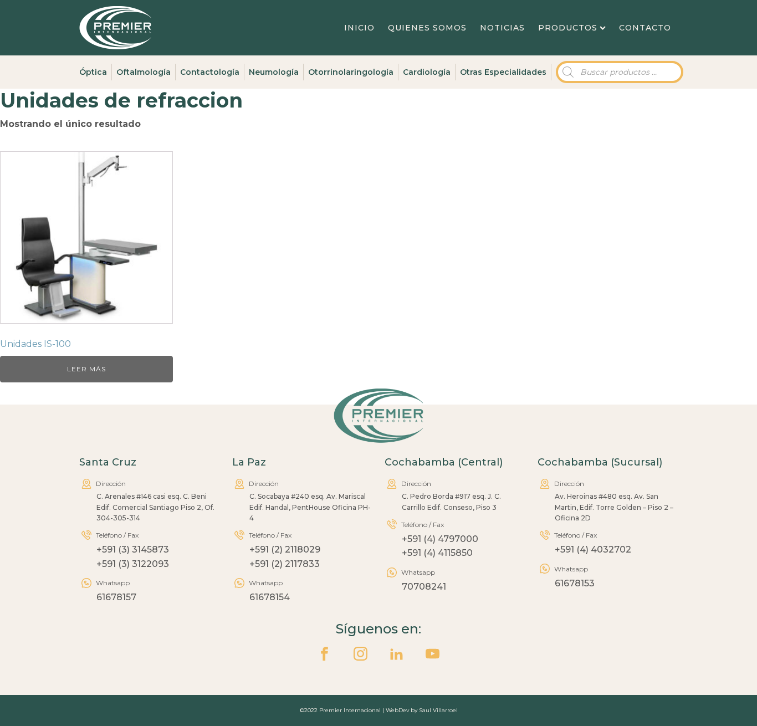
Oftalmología (143, 72)
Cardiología (427, 72)
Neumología (274, 72)
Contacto (645, 28)
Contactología (209, 72)
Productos (567, 28)
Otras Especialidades (503, 72)
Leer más (86, 369)
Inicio (359, 28)
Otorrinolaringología (350, 72)
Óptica (93, 72)
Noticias (502, 28)
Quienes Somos (427, 28)
